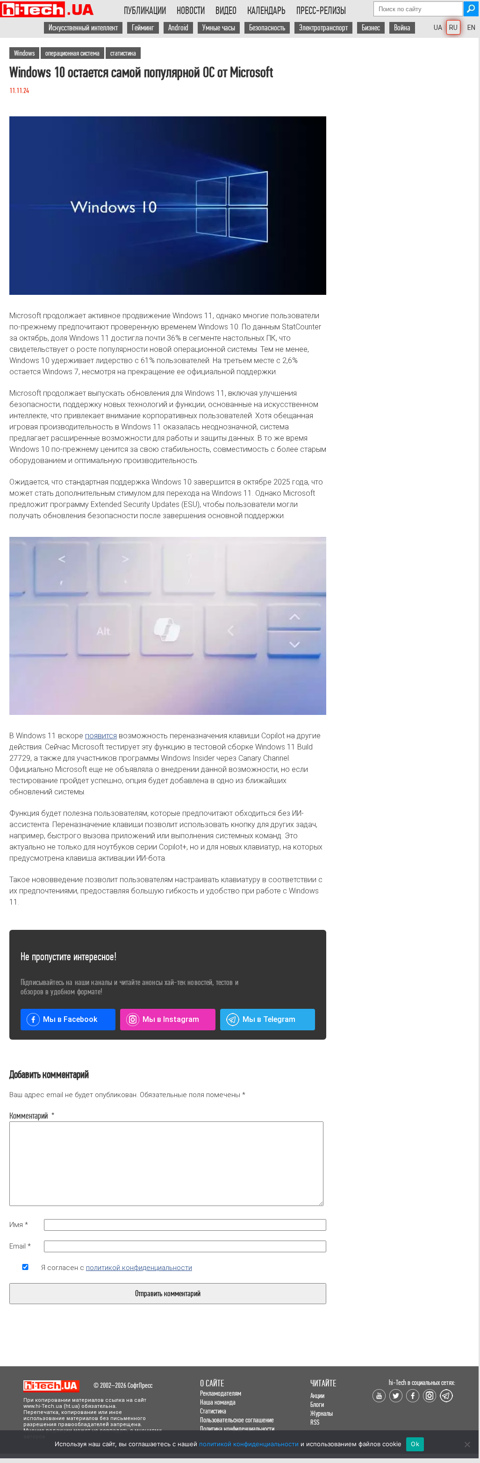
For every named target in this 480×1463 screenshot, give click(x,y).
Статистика (213, 1410)
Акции (317, 1395)
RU (453, 27)
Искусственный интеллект (83, 28)
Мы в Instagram (171, 1019)
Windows (24, 53)
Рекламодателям (220, 1393)
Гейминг (143, 28)
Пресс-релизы (321, 11)
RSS (314, 1422)
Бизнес (371, 28)
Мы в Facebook (70, 1019)
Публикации (145, 11)
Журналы (321, 1413)
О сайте (212, 1383)
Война (402, 28)
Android (178, 28)
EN (471, 27)
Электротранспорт (323, 28)
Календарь (266, 11)
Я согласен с (116, 1267)
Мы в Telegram (269, 1019)
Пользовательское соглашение (237, 1419)
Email (20, 1246)
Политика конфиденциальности (237, 1428)
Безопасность (267, 28)
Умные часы (218, 28)
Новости (191, 11)
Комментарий (25, 1116)
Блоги (317, 1404)
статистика (123, 53)
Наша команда (218, 1402)
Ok (415, 1444)
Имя (18, 1224)
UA (438, 27)
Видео (225, 11)
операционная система (72, 53)
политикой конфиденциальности (139, 1267)
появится (101, 735)
